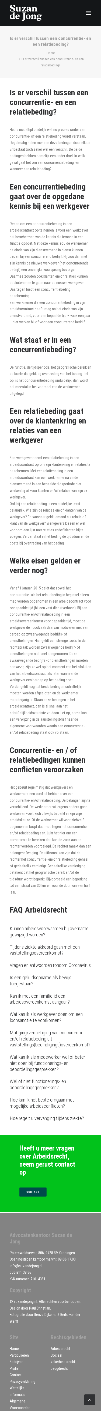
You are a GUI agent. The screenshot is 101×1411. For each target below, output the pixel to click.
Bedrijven (16, 1362)
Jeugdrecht (59, 1368)
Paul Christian (39, 1308)
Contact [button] (33, 1192)
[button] (88, 13)
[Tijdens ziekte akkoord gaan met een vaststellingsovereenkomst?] (50, 950)
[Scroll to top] (89, 1399)
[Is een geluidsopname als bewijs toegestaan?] (50, 980)
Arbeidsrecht (60, 1348)
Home (51, 53)
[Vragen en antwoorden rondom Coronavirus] (50, 965)
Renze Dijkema (45, 1314)
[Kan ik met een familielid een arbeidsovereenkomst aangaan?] (50, 999)
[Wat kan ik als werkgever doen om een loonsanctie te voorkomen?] (50, 1017)
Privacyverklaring (22, 1381)
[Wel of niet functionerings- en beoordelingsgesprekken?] (50, 1084)
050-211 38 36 (20, 1272)
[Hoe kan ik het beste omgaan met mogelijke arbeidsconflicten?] (50, 1103)
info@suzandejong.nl (26, 1266)
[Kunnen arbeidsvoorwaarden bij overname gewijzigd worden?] (50, 931)
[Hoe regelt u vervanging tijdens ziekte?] (50, 1118)
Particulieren (19, 1355)
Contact (16, 1375)
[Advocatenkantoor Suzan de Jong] (26, 13)
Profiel (14, 1368)
